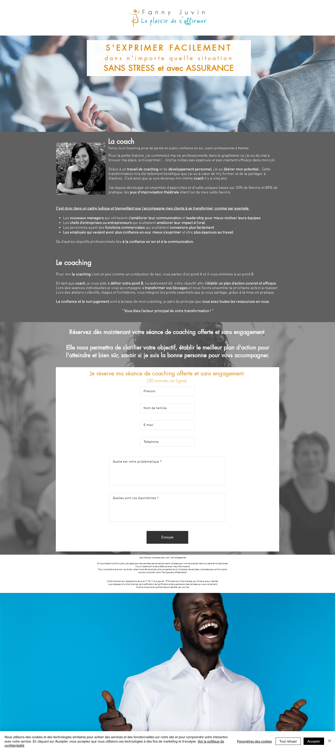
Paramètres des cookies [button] (254, 741)
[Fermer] (329, 741)
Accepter (313, 741)
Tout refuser (288, 741)
